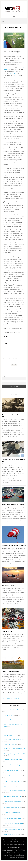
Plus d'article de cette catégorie (10, 698)
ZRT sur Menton (8, 735)
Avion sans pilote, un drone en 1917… (13, 730)
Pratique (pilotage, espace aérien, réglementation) (14, 854)
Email (3, 381)
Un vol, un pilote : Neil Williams (12, 710)
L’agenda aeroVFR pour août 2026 (14, 545)
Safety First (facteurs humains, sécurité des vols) (14, 855)
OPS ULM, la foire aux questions (12, 770)
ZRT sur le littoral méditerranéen (12, 818)
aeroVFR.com (21, 839)
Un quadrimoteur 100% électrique (13, 759)
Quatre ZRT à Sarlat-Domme (12, 812)
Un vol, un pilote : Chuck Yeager (12, 765)
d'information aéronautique (11, 839)
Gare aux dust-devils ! (10, 744)
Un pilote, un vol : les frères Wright (13, 796)
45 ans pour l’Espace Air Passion (13, 504)
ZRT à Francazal (8, 787)
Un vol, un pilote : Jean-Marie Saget (13, 823)
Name (3, 376)
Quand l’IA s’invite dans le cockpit (13, 781)
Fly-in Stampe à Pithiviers (11, 671)
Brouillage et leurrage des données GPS (14, 754)
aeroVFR (14, 9)
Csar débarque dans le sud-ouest (13, 719)
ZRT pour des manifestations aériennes (14, 790)
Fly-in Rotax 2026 (8, 585)
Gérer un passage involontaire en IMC (14, 801)
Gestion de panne (8, 715)
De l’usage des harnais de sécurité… (13, 829)
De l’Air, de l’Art (7, 631)
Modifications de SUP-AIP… (11, 834)
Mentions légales (20, 857)
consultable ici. (12, 73)
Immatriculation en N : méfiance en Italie (14, 748)
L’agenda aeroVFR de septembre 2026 (14, 739)
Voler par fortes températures (12, 776)
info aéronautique (20, 844)
